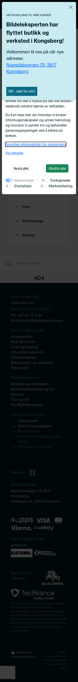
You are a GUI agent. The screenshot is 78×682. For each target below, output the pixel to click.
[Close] (70, 7)
